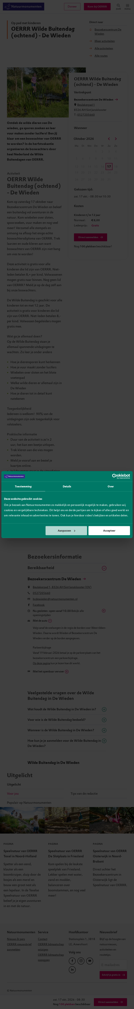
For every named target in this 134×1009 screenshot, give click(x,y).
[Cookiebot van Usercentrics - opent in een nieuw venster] (114, 476)
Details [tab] (67, 486)
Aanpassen (64, 530)
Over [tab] (111, 486)
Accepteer (109, 530)
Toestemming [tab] (23, 486)
